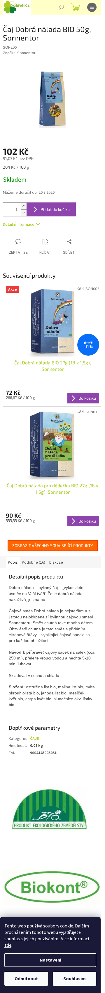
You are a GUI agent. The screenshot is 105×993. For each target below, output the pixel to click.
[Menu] (92, 7)
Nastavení (50, 960)
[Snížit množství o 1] (24, 212)
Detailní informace (18, 224)
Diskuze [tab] (56, 562)
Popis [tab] (13, 562)
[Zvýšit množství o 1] (24, 206)
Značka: (19, 53)
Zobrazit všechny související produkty (52, 545)
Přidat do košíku (55, 209)
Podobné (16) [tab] (33, 562)
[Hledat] (61, 7)
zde (7, 945)
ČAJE (34, 739)
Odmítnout (26, 979)
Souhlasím (74, 979)
